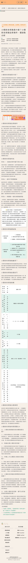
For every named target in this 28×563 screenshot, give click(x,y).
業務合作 (7, 552)
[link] (14, 117)
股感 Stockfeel (20, 530)
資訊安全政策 (7, 540)
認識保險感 (7, 530)
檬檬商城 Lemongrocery (20, 537)
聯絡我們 (7, 542)
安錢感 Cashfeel (20, 535)
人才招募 (7, 532)
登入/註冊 (20, 2)
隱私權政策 (7, 537)
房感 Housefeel (20, 532)
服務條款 (7, 535)
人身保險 (3, 8)
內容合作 (7, 550)
